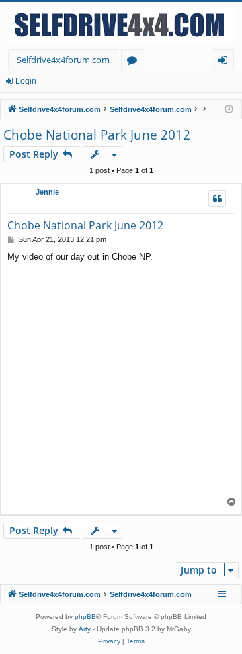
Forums (135, 62)
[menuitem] (109, 641)
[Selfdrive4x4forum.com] (121, 25)
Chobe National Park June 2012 (96, 135)
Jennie (47, 192)
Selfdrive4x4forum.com (63, 60)
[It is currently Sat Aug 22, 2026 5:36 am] (229, 109)
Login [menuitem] (225, 62)
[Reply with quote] (217, 198)
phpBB (85, 616)
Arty (85, 629)
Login (25, 81)
